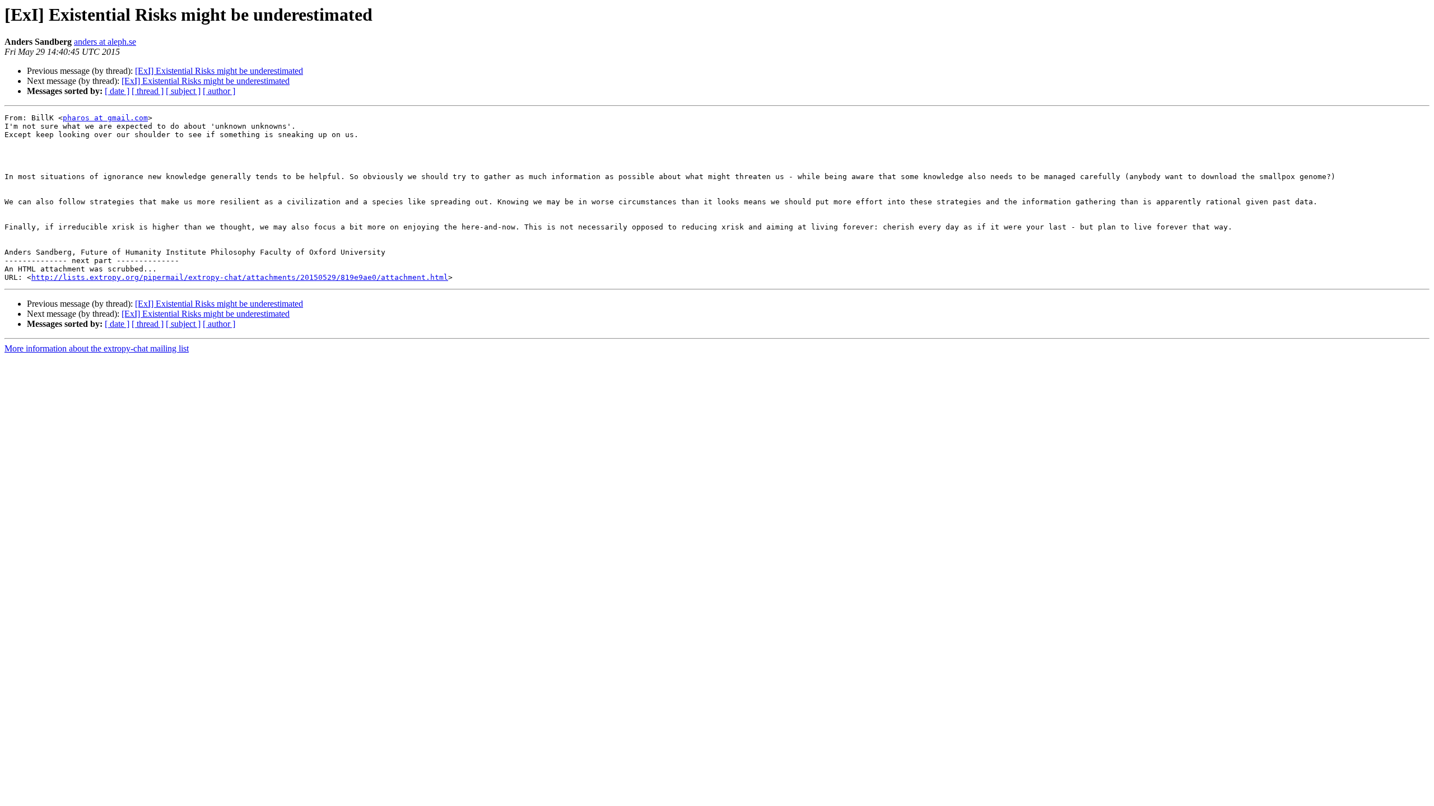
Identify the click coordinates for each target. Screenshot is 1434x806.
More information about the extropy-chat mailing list (96, 348)
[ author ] (219, 91)
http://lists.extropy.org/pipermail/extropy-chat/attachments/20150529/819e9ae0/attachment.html (239, 277)
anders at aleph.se (105, 41)
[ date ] (117, 91)
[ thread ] (148, 91)
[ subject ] (183, 91)
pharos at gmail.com (105, 118)
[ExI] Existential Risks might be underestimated (219, 71)
